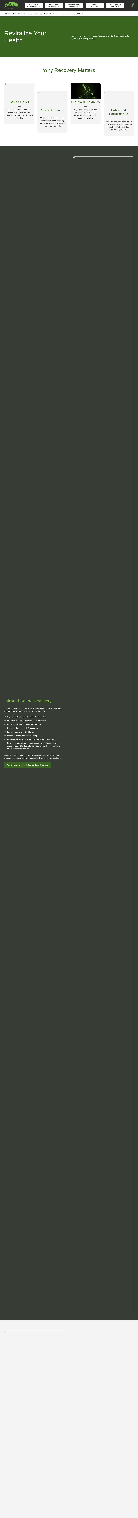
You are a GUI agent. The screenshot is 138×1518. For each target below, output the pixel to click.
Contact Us (76, 14)
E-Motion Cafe (46, 14)
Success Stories (63, 14)
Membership (10, 14)
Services (31, 14)
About (20, 14)
